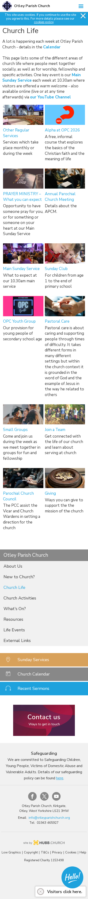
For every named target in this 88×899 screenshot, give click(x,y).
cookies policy (44, 22)
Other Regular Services (16, 133)
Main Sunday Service (21, 268)
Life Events (14, 630)
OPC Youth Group (19, 321)
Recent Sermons (33, 688)
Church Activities (20, 598)
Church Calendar (34, 674)
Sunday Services (33, 660)
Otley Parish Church (32, 5)
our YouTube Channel (50, 97)
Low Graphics (11, 852)
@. (49, 817)
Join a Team (55, 429)
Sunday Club (56, 268)
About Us (13, 566)
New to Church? (19, 577)
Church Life (14, 587)
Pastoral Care (57, 321)
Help (83, 852)
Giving (50, 493)
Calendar (52, 47)
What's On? (15, 609)
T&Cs (45, 852)
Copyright (31, 852)
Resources (13, 619)
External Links (17, 640)
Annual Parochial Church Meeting (60, 196)
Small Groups (15, 429)
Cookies (71, 852)
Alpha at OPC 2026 (62, 130)
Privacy (57, 852)
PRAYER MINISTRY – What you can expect (22, 196)
